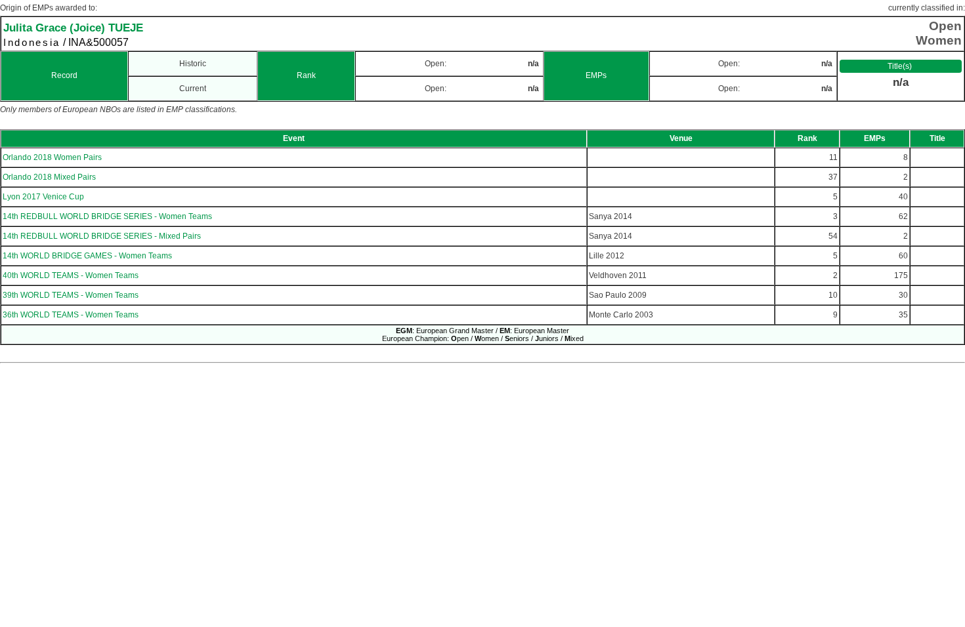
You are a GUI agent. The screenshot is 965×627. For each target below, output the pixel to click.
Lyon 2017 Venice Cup (43, 196)
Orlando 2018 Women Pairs (52, 157)
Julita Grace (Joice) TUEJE (73, 27)
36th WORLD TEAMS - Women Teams (71, 314)
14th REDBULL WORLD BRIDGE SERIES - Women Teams (107, 216)
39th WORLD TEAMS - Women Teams (71, 295)
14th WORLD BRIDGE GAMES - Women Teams (87, 255)
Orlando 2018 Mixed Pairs (49, 177)
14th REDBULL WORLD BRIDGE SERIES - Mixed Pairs (102, 236)
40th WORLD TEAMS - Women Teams (71, 275)
